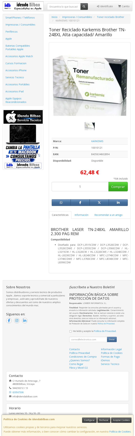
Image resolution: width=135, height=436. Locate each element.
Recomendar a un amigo (108, 215)
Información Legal (111, 349)
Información (81, 215)
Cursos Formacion (15, 63)
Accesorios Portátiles (17, 84)
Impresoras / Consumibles (20, 24)
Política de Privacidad (106, 323)
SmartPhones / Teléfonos (20, 17)
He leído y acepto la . (94, 331)
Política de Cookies (120, 431)
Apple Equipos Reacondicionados (15, 100)
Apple (8, 38)
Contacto (74, 349)
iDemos (105, 360)
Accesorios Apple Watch (19, 56)
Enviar (112, 339)
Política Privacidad (79, 353)
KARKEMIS (97, 141)
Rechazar (103, 420)
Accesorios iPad (14, 91)
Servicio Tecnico (14, 77)
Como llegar (76, 364)
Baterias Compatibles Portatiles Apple (17, 47)
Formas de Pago (110, 356)
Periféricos (11, 31)
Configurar (89, 420)
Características (60, 215)
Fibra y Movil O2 (78, 367)
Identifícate (106, 6)
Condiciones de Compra (83, 356)
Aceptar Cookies (121, 420)
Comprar (118, 186)
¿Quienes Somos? (79, 360)
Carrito (125, 6)
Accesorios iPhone (16, 70)
